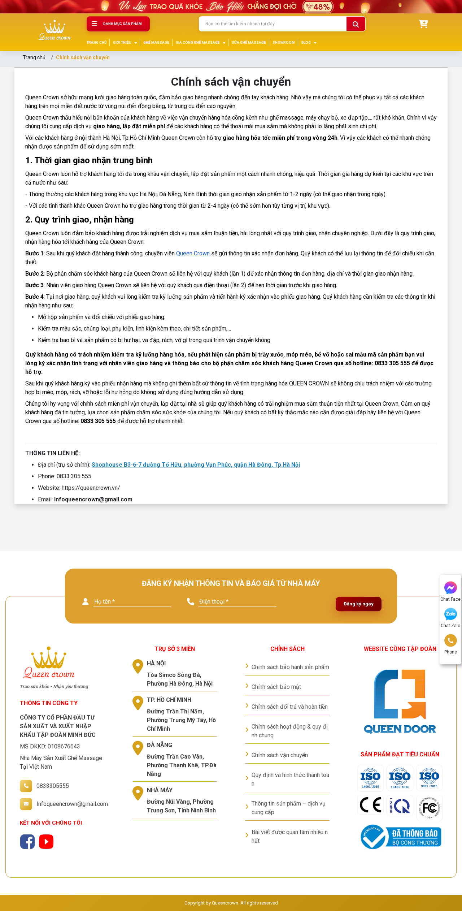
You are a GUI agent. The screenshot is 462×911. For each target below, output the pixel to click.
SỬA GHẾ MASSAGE (249, 42)
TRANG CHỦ (96, 42)
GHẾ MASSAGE (156, 42)
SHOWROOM (284, 42)
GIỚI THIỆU (122, 42)
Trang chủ (34, 57)
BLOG (306, 42)
